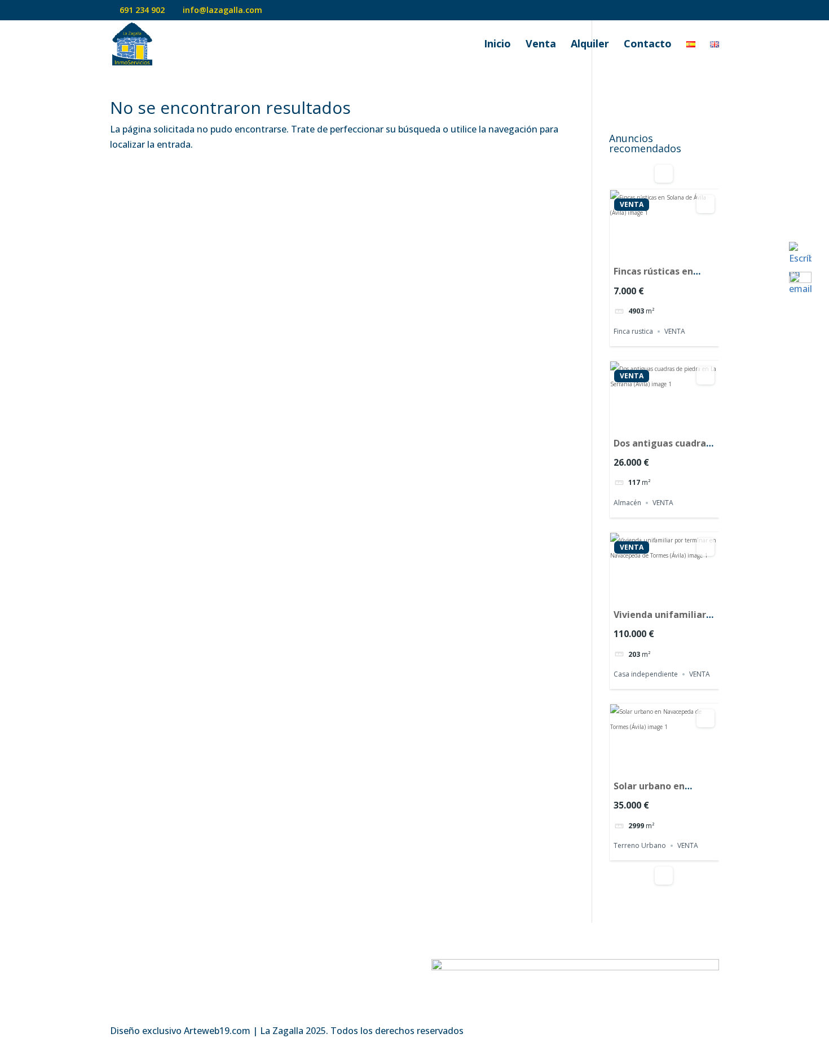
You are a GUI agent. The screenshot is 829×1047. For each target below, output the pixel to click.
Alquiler (590, 44)
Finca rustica (633, 331)
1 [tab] (654, 250)
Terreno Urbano (640, 845)
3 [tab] (674, 250)
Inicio (497, 44)
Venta (541, 44)
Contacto (648, 44)
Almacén (627, 502)
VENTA (631, 204)
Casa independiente (646, 674)
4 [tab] (674, 421)
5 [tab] (684, 421)
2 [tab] (664, 250)
